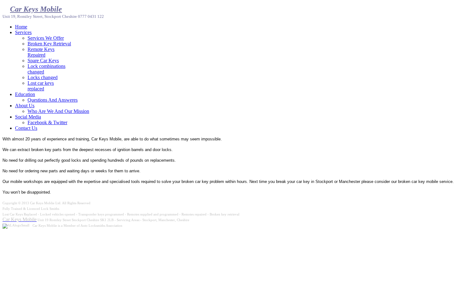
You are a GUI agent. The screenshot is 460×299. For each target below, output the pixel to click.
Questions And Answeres (53, 100)
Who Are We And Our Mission (58, 111)
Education (25, 94)
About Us (24, 105)
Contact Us (26, 128)
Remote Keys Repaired (41, 52)
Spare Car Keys (43, 60)
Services (23, 32)
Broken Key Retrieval (49, 43)
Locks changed (43, 77)
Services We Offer (46, 38)
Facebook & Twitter (47, 122)
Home (21, 26)
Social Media (28, 116)
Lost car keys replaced (41, 85)
